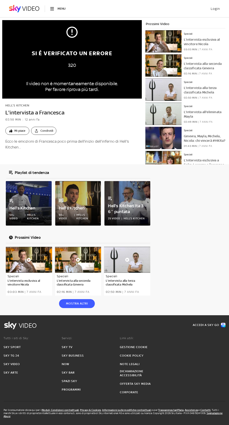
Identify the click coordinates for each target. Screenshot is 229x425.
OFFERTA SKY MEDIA (135, 383)
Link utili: (127, 338)
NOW (65, 364)
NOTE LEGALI (130, 364)
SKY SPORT (12, 347)
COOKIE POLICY (132, 355)
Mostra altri (77, 303)
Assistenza (191, 410)
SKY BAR (68, 372)
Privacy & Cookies (90, 410)
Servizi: (67, 338)
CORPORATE (129, 392)
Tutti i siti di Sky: (16, 338)
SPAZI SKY (69, 381)
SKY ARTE (11, 372)
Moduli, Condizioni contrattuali (60, 410)
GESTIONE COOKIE (134, 347)
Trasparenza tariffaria (171, 410)
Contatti (205, 410)
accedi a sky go (206, 325)
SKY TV (67, 347)
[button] (17, 131)
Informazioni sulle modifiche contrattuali (126, 410)
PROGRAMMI (71, 389)
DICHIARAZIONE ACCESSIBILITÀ (131, 373)
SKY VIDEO (12, 364)
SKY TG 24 (11, 355)
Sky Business (73, 355)
